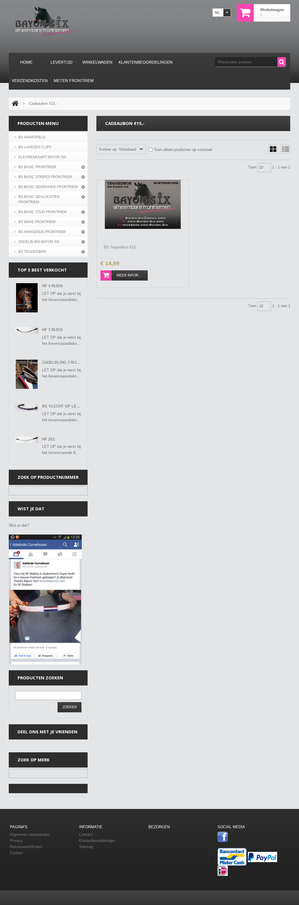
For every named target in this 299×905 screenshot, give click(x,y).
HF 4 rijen (52, 286)
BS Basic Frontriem (37, 167)
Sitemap (86, 847)
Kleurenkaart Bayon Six (42, 157)
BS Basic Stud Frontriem (42, 212)
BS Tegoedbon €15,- (121, 247)
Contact (85, 834)
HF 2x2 (48, 439)
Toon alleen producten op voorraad (183, 149)
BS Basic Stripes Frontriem (45, 177)
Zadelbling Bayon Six (39, 242)
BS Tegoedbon (32, 252)
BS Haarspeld (32, 137)
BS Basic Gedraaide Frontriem (48, 187)
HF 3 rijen (52, 330)
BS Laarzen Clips (34, 147)
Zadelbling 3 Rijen (61, 362)
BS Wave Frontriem (36, 222)
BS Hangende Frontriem (42, 232)
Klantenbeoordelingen (97, 840)
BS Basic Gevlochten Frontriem (39, 199)
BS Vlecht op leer (61, 406)
